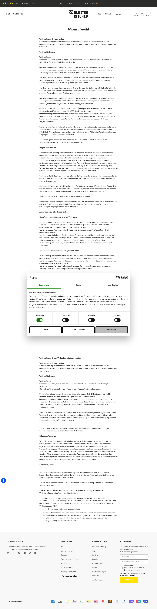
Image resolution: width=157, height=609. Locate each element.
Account (136, 15)
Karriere (95, 555)
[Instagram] (8, 552)
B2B (99, 14)
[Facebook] (14, 552)
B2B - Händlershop (99, 547)
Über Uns (95, 576)
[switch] (65, 320)
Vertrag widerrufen (69, 576)
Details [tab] (78, 285)
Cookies (64, 555)
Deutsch (118, 14)
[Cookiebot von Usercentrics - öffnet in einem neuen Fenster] (118, 277)
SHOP (8, 14)
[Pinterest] (19, 552)
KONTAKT (108, 14)
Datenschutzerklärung (69, 559)
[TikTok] (30, 552)
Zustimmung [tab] (44, 285)
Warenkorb (149, 15)
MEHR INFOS (18, 14)
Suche (142, 15)
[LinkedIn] (35, 552)
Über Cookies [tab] (113, 285)
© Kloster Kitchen (15, 601)
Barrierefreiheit (67, 551)
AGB (63, 547)
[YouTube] (25, 552)
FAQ (93, 551)
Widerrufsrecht (67, 568)
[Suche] (142, 13)
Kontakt (95, 559)
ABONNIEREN (129, 580)
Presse (94, 568)
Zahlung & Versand (68, 572)
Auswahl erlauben (78, 329)
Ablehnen (45, 329)
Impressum (65, 563)
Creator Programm (99, 580)
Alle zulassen (111, 329)
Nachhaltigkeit (97, 563)
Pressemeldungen (99, 572)
